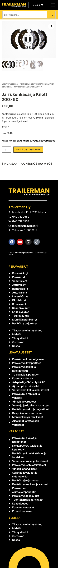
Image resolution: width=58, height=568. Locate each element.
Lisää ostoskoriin (28, 149)
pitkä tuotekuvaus (27, 140)
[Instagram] (28, 242)
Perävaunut (18, 266)
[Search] (51, 14)
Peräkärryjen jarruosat (30, 84)
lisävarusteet (47, 140)
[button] (53, 5)
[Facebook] (12, 242)
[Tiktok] (37, 242)
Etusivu (5, 84)
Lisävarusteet (20, 352)
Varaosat (14, 84)
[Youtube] (20, 242)
